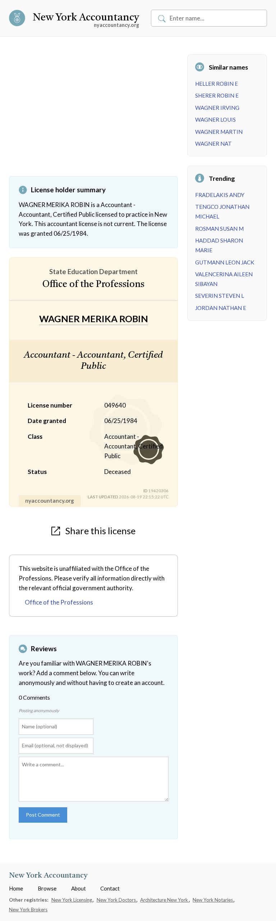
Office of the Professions (59, 602)
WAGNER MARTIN (219, 131)
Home (16, 888)
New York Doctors (117, 900)
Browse (47, 888)
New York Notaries (213, 900)
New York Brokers (28, 909)
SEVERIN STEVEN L (219, 295)
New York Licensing (72, 900)
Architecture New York (164, 900)
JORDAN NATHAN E (220, 308)
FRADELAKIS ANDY (219, 195)
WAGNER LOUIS (215, 119)
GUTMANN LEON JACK (224, 262)
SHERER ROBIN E (217, 95)
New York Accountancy (86, 18)
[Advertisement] (93, 115)
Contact (110, 888)
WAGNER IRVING (217, 107)
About (78, 888)
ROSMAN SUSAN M (219, 228)
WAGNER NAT (213, 143)
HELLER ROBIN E (216, 83)
